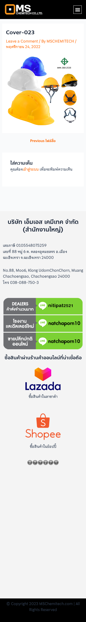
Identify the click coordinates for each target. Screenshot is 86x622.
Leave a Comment (22, 41)
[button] (77, 9)
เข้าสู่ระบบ (31, 169)
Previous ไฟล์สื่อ (43, 141)
